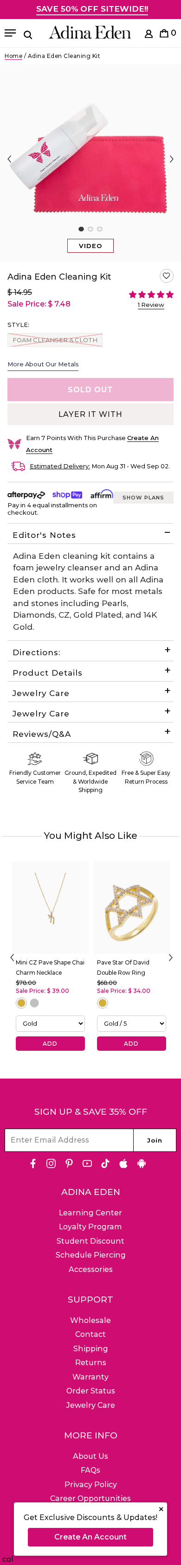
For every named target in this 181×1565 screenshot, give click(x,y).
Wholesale (90, 1320)
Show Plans (143, 497)
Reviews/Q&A (42, 734)
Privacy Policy (91, 1484)
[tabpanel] (90, 163)
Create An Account (90, 1537)
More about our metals (42, 364)
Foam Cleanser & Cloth (54, 340)
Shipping (90, 1348)
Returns (90, 1362)
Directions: (36, 652)
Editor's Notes (44, 535)
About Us (90, 1456)
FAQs (90, 1470)
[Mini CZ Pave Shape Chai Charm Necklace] (50, 907)
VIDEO (90, 245)
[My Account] (149, 35)
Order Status (90, 1390)
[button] (167, 276)
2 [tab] (90, 229)
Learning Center (90, 1212)
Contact (90, 1334)
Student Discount (90, 1241)
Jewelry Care (41, 693)
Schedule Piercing (91, 1255)
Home (13, 55)
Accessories (91, 1269)
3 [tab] (99, 229)
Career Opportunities (90, 1498)
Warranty (90, 1377)
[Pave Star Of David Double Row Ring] (131, 907)
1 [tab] (81, 229)
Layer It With (90, 414)
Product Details (48, 672)
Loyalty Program (90, 1226)
